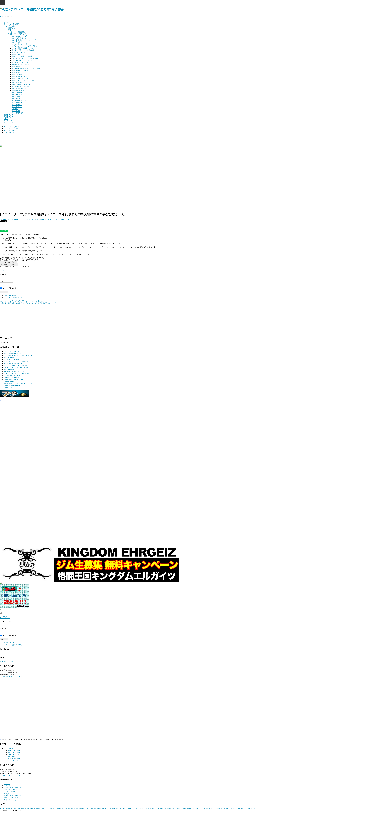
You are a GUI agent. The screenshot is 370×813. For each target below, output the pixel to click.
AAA (1, 808)
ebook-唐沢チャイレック (20, 88)
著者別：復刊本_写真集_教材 (18, 34)
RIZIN (80, 808)
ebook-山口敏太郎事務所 (20, 70)
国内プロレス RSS (14, 752)
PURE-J (67, 808)
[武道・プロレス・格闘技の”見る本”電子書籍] (32, 9)
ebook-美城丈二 (17, 72)
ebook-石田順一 (17, 97)
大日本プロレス (213, 808)
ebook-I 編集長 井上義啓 (20, 38)
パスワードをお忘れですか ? (13, 297)
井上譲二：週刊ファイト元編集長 (23, 50)
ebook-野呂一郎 (17, 107)
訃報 (254, 808)
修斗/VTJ (192, 808)
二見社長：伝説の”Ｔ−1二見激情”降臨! (25, 58)
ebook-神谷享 (16, 99)
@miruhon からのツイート (9, 661)
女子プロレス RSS (14, 760)
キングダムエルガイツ (137, 808)
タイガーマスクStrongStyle (156, 808)
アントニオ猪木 (127, 808)
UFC (100, 808)
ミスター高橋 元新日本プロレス (23, 48)
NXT (54, 808)
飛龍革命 (15, 109)
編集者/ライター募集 (11, 798)
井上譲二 (56, 219)
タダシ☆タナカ (167, 808)
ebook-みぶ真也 (17, 82)
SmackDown (93, 808)
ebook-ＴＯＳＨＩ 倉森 (19, 76)
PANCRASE (61, 808)
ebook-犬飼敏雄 (17, 94)
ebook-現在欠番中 (18, 113)
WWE (50, 219)
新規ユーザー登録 (10, 295)
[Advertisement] (185, 140)
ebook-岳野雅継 (17, 92)
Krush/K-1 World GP (41, 808)
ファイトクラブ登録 (12, 126)
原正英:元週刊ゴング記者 (20, 86)
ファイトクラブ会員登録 (12, 787)
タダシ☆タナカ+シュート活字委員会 (24, 46)
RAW (70, 808)
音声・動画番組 (9, 132)
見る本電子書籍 (9, 26)
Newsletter (7, 784)
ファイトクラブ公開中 (11, 24)
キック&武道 (8, 120)
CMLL (11, 808)
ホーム (6, 22)
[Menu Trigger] (2, 2)
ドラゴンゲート (176, 808)
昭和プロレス (242, 808)
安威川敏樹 (220, 808)
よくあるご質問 (9, 791)
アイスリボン (119, 808)
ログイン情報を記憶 (9, 288)
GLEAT (18, 808)
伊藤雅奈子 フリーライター (21, 64)
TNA (97, 808)
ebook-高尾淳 (16, 111)
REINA (74, 808)
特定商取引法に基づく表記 (13, 796)
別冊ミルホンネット (15, 28)
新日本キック (227, 808)
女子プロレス (8, 123)
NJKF (48, 808)
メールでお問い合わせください (11, 676)
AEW (4, 808)
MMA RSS (11, 756)
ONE (57, 808)
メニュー (3, 18)
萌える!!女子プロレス (19, 101)
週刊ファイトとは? (10, 800)
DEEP (14, 808)
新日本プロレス (65, 219)
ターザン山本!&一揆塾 (19, 44)
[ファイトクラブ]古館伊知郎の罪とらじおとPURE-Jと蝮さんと (22, 301)
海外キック (249, 808)
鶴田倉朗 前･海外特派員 (20, 62)
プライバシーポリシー (11, 789)
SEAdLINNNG (86, 808)
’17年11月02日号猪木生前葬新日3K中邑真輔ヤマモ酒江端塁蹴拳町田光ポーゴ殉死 (28, 303)
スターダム (146, 808)
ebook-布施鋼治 (17, 42)
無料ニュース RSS (14, 750)
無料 (9, 30)
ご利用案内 (8, 785)
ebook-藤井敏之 (17, 103)
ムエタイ (182, 808)
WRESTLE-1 (105, 808)
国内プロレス (8, 115)
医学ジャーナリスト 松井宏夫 (22, 84)
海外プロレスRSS (14, 754)
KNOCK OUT (32, 808)
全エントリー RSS (10, 748)
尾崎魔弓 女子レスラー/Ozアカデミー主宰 (26, 68)
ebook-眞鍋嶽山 (17, 66)
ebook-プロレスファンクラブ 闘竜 (23, 80)
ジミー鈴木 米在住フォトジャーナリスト (26, 40)
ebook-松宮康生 (17, 54)
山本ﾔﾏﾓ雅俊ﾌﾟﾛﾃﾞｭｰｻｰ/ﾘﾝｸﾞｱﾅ (22, 60)
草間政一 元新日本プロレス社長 (23, 56)
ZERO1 (113, 808)
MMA (6, 119)
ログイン (3, 270)
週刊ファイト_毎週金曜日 (16, 32)
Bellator (8, 808)
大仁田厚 (206, 808)
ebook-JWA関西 (17, 74)
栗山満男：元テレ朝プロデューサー (24, 52)
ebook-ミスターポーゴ (19, 36)
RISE (77, 808)
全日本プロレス (199, 808)
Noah (51, 808)
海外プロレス (8, 117)
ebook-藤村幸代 (17, 105)
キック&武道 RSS (14, 758)
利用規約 (7, 794)
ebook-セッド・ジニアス (20, 78)
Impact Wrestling (25, 808)
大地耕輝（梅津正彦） (19, 90)
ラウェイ (187, 808)
